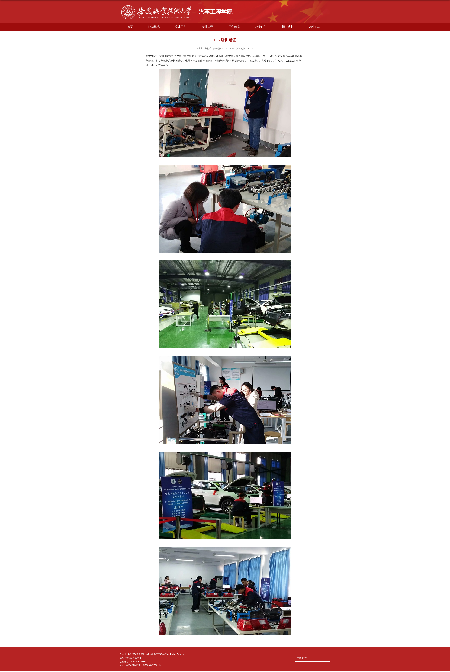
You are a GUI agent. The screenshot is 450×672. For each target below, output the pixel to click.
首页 (130, 26)
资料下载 (314, 26)
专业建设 (207, 26)
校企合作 (260, 26)
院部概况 (154, 26)
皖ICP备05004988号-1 (130, 658)
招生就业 (287, 26)
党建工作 (180, 26)
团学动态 (234, 26)
